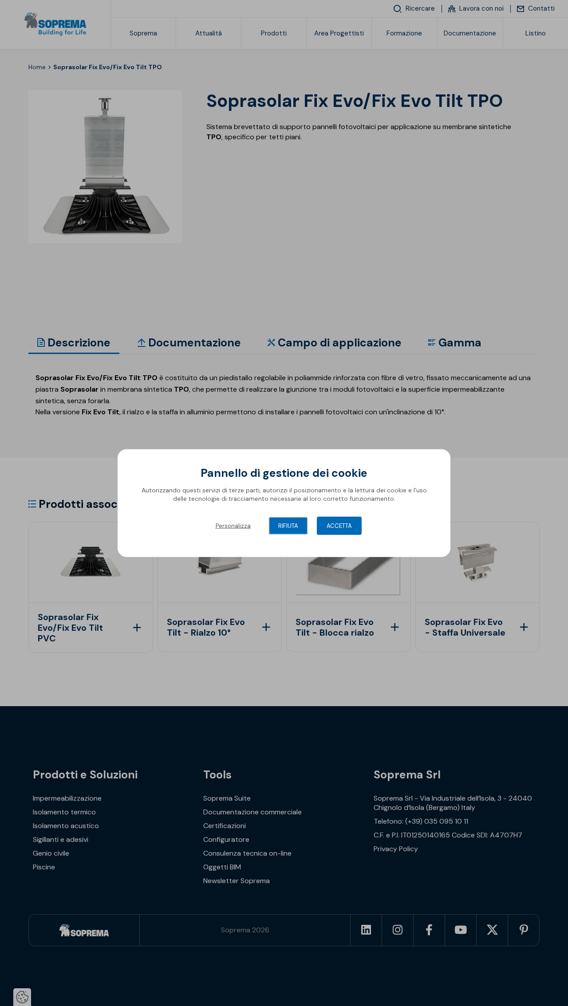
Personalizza (233, 525)
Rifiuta (288, 525)
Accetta (339, 525)
